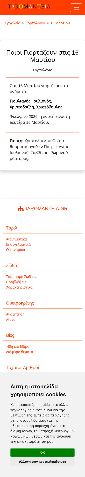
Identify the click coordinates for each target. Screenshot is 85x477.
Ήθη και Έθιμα (17, 346)
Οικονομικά (15, 250)
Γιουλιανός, (21, 101)
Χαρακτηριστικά (19, 287)
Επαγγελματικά (18, 244)
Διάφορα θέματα (19, 352)
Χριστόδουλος (49, 107)
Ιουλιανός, (42, 101)
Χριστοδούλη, (23, 107)
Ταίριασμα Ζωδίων (21, 277)
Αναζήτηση (15, 314)
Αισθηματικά (16, 239)
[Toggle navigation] (76, 7)
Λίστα (10, 319)
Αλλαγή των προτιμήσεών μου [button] (42, 461)
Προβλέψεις (16, 282)
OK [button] (42, 452)
